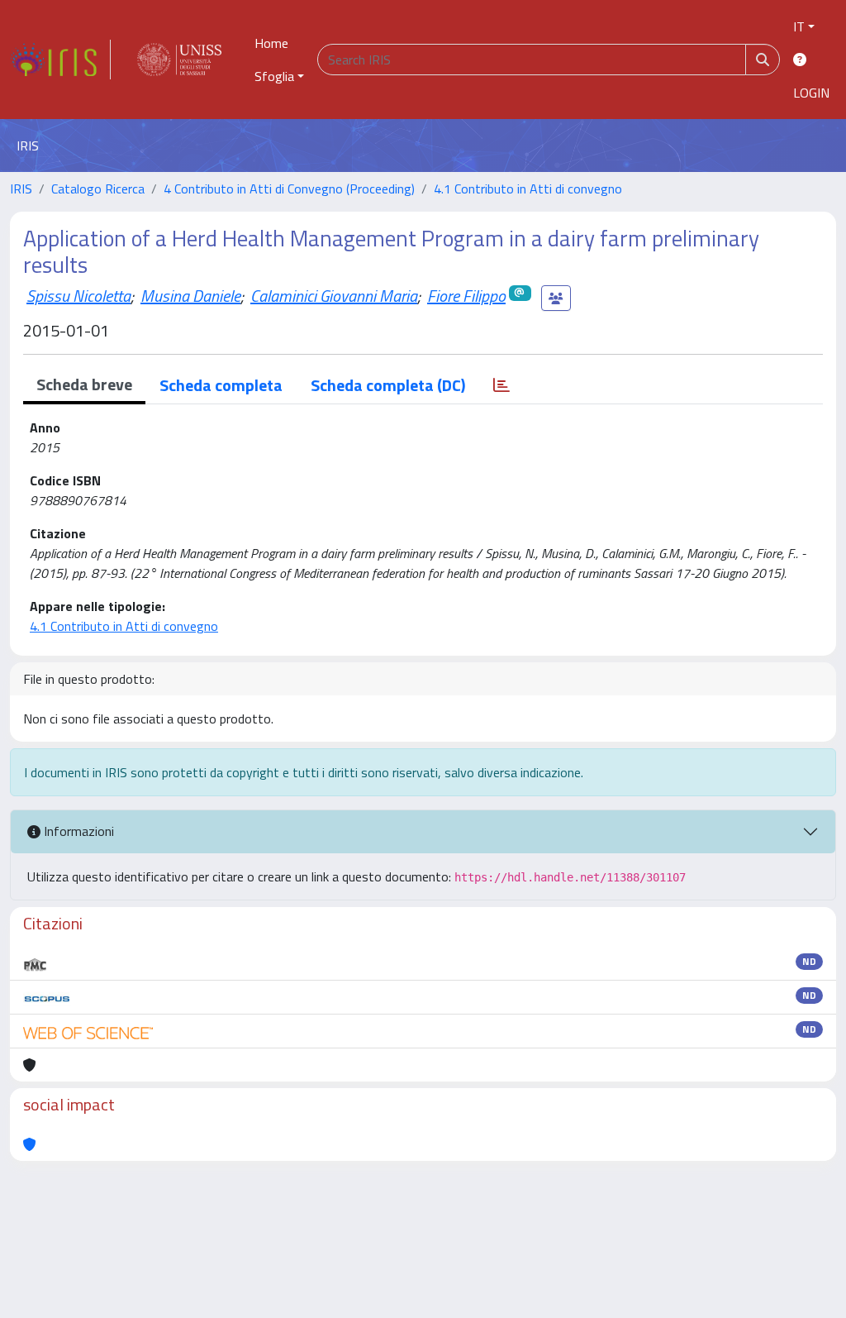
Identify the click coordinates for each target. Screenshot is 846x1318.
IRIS (21, 188)
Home (271, 43)
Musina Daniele (190, 295)
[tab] (501, 385)
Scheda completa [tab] (221, 385)
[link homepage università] (179, 59)
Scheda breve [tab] (84, 384)
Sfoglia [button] (274, 76)
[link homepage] (60, 59)
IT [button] (799, 26)
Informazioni (77, 831)
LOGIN (811, 93)
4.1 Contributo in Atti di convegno (528, 188)
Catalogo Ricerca (98, 188)
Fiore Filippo (466, 295)
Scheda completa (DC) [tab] (388, 385)
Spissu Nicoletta (78, 295)
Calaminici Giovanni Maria (333, 295)
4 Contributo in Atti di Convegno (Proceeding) (289, 188)
